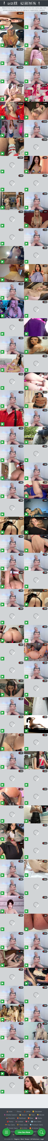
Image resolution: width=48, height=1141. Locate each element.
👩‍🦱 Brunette (10, 1118)
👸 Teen (32, 1115)
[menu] (6, 1132)
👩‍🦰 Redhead (21, 1118)
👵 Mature (23, 1115)
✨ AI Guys (10, 1131)
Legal (42, 1139)
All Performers (35, 1139)
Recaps (27, 1139)
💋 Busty (10, 1121)
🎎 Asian (9, 1111)
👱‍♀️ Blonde (40, 1115)
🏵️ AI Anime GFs (35, 1128)
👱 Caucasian (37, 1111)
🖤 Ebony (18, 1111)
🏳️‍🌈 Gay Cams (10, 1125)
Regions (16, 1139)
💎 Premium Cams (36, 1125)
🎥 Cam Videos (36, 1131)
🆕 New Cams (36, 1121)
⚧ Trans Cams (22, 1125)
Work (22, 1139)
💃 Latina (27, 1111)
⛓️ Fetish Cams (12, 1128)
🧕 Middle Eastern (10, 1115)
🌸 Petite (38, 1118)
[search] (42, 1132)
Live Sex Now (24, 1132)
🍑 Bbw (30, 1118)
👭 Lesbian (19, 1121)
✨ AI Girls (23, 1128)
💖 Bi (27, 1121)
